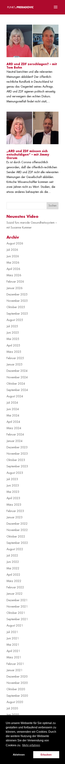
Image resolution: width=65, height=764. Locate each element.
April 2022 (13, 574)
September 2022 (17, 542)
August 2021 (14, 625)
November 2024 (17, 377)
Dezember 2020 (17, 676)
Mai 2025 (12, 339)
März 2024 (13, 428)
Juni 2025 (12, 332)
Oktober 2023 (15, 460)
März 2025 (13, 351)
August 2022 (14, 549)
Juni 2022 (12, 561)
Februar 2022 (15, 587)
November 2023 (17, 453)
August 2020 (14, 702)
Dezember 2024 (17, 370)
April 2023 (13, 498)
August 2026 (14, 243)
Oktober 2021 (15, 612)
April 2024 (13, 421)
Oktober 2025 (15, 307)
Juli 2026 (12, 249)
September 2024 (17, 390)
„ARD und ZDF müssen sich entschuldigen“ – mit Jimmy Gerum (27, 155)
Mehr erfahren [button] (31, 745)
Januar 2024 (14, 441)
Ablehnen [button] (19, 754)
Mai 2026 (12, 262)
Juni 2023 (12, 485)
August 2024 (14, 396)
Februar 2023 (15, 511)
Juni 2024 (12, 409)
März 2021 (13, 657)
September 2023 (17, 466)
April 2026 (13, 269)
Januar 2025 (14, 364)
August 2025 (14, 320)
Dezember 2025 (17, 294)
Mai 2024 (12, 415)
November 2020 (17, 683)
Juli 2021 (12, 632)
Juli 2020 (12, 708)
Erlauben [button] (46, 754)
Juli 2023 (12, 479)
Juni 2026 (12, 256)
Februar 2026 (15, 281)
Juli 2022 (12, 555)
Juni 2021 (12, 638)
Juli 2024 (12, 402)
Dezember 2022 (17, 523)
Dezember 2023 (17, 447)
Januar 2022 (14, 593)
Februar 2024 (15, 434)
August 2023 (14, 472)
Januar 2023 (14, 517)
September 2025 (17, 313)
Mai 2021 (12, 644)
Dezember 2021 (17, 600)
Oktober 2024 (15, 383)
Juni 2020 (12, 714)
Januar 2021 (14, 670)
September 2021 (17, 619)
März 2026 (13, 275)
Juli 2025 (12, 326)
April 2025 (13, 345)
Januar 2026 (14, 288)
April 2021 (13, 651)
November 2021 (17, 606)
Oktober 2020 (15, 689)
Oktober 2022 (15, 536)
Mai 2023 (12, 491)
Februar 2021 (15, 664)
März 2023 (13, 504)
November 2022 (17, 530)
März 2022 (13, 581)
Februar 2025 (15, 358)
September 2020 (17, 695)
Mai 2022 (12, 568)
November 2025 (17, 300)
